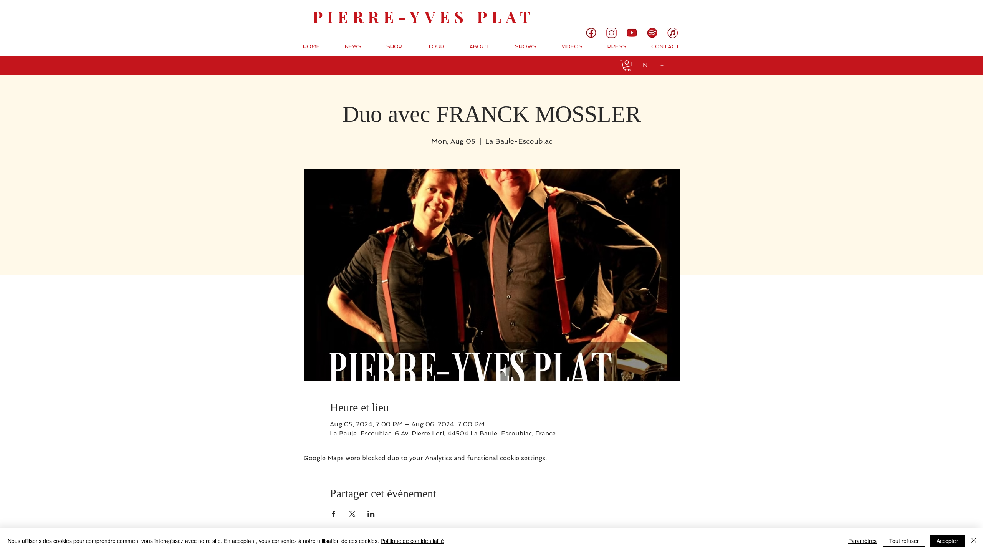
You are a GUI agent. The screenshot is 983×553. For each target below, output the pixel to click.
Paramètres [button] (862, 541)
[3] (611, 33)
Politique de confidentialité (412, 541)
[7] (672, 33)
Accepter (947, 541)
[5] (632, 33)
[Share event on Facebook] (333, 514)
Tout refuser (904, 541)
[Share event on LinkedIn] (371, 514)
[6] (652, 33)
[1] (591, 33)
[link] (951, 13)
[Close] (973, 541)
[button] (627, 65)
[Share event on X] (352, 514)
